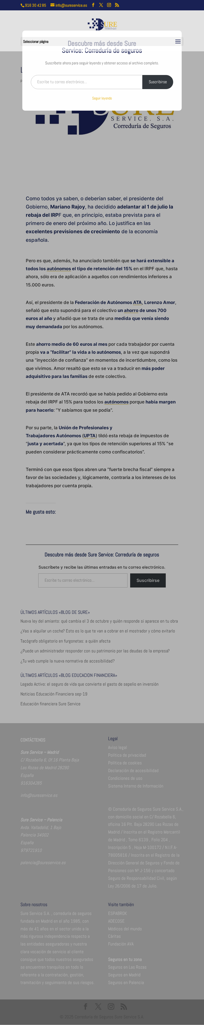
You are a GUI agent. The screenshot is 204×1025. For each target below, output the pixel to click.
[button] (178, 42)
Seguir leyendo (102, 98)
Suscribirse (158, 82)
